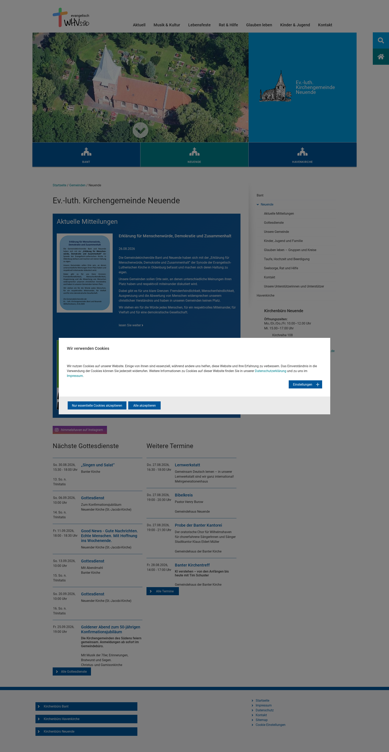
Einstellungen (302, 384)
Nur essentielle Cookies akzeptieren (97, 405)
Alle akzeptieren (144, 405)
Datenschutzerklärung (270, 371)
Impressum (75, 376)
